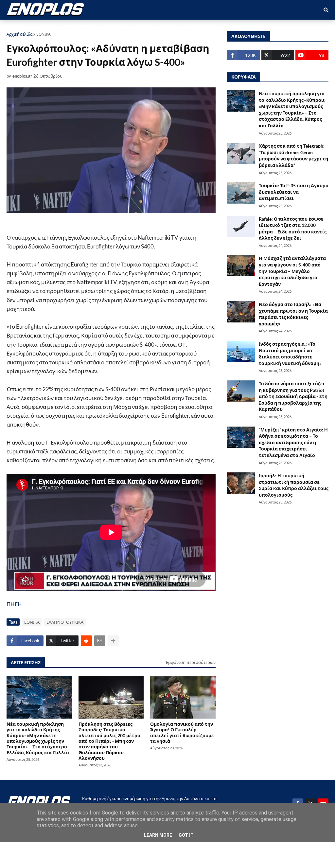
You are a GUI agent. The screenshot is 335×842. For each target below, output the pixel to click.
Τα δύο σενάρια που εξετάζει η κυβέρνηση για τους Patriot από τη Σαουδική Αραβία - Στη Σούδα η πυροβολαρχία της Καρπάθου (293, 396)
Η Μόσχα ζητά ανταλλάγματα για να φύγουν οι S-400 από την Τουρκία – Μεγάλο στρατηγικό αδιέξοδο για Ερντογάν (292, 270)
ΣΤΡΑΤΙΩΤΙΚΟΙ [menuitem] (81, 26)
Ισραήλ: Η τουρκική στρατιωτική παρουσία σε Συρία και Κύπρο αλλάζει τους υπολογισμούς (293, 485)
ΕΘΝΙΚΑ (43, 34)
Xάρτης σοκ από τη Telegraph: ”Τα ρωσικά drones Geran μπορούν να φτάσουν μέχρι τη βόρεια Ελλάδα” (293, 155)
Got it (186, 835)
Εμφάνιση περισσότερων (191, 662)
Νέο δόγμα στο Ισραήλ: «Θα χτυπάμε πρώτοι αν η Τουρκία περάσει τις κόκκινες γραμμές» (293, 314)
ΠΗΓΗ (14, 604)
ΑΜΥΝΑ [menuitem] (47, 26)
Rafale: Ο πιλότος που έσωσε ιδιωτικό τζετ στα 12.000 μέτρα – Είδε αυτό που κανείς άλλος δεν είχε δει (292, 228)
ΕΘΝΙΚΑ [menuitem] (115, 26)
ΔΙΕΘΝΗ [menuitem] (143, 26)
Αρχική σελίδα (19, 34)
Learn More (158, 835)
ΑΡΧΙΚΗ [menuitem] (20, 26)
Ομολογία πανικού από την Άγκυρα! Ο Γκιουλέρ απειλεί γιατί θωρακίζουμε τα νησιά (182, 732)
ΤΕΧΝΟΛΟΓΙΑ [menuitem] (204, 26)
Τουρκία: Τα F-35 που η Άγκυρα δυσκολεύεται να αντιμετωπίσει (293, 192)
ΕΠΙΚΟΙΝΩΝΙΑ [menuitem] (244, 26)
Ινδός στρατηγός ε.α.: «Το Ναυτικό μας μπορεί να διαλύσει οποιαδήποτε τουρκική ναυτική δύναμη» (290, 353)
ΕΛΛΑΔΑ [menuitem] (171, 26)
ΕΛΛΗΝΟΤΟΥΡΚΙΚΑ (64, 622)
